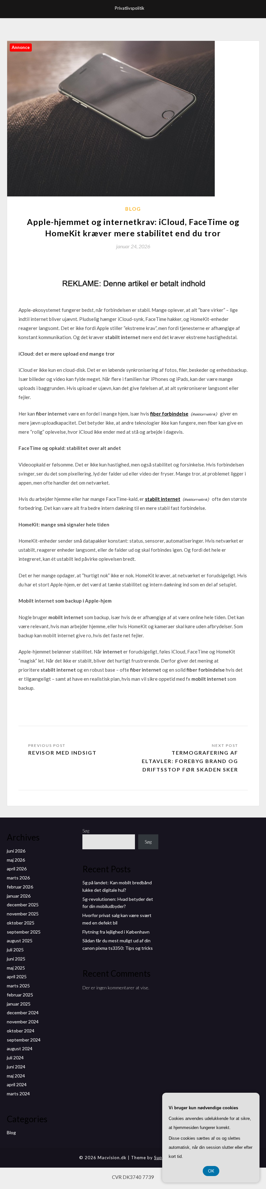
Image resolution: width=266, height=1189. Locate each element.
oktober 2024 (20, 1030)
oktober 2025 (20, 922)
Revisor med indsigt (62, 752)
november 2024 (23, 1021)
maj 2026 (16, 860)
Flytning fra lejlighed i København (116, 932)
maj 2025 (16, 968)
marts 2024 (18, 1093)
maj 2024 (16, 1075)
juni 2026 (16, 850)
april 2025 (17, 976)
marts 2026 (18, 877)
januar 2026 (18, 896)
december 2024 (23, 1012)
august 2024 (19, 1048)
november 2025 (23, 913)
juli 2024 (15, 1057)
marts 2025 (18, 985)
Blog (133, 209)
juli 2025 (15, 949)
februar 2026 (20, 886)
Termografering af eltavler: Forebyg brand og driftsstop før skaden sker (190, 760)
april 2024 (17, 1084)
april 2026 (17, 868)
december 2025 (23, 904)
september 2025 (24, 932)
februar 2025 (20, 994)
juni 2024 (16, 1066)
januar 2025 (18, 1004)
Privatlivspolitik (129, 8)
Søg (85, 830)
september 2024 (24, 1039)
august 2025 (19, 940)
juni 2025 (16, 958)
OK (211, 1170)
